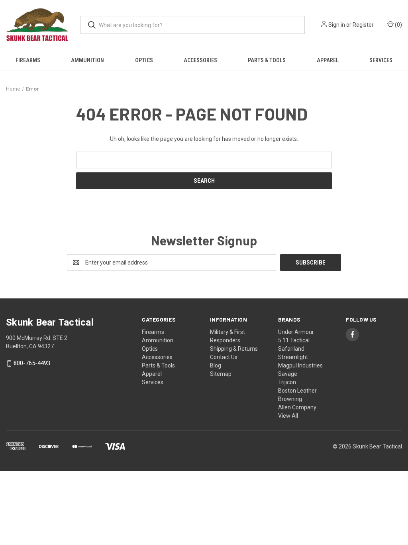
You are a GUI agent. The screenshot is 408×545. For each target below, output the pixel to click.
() (398, 25)
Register (363, 25)
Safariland (291, 349)
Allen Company (297, 407)
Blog (215, 365)
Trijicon (287, 382)
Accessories (200, 60)
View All (288, 416)
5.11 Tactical (294, 340)
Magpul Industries (300, 365)
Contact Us (223, 357)
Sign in (336, 25)
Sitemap (220, 374)
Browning (290, 399)
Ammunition (87, 60)
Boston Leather (297, 390)
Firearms (28, 60)
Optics (144, 60)
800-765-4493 (32, 363)
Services (380, 60)
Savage (287, 374)
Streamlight (293, 357)
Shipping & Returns (234, 349)
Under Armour (296, 332)
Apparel (328, 60)
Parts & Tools (267, 60)
